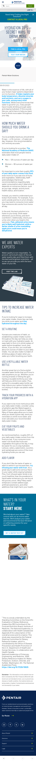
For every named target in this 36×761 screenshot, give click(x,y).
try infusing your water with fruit (17, 466)
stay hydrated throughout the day (14, 322)
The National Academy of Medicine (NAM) (17, 149)
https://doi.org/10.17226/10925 (15, 667)
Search (30, 6)
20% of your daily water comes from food (18, 172)
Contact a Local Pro (17, 19)
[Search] (4, 5)
